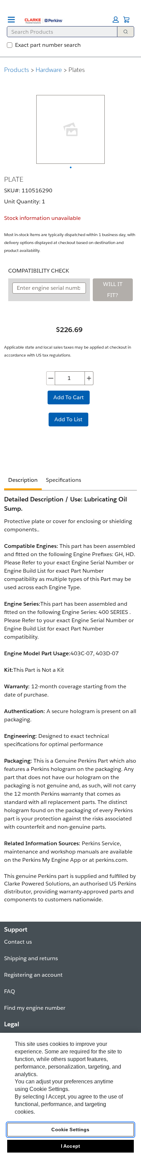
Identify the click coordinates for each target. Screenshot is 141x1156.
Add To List (68, 419)
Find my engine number (34, 1007)
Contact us (18, 941)
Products (16, 70)
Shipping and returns (31, 958)
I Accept (70, 1146)
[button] (116, 19)
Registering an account (33, 974)
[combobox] (59, 31)
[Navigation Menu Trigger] (11, 19)
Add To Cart (68, 397)
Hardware (49, 70)
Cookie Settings (70, 1129)
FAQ (9, 991)
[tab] (23, 481)
